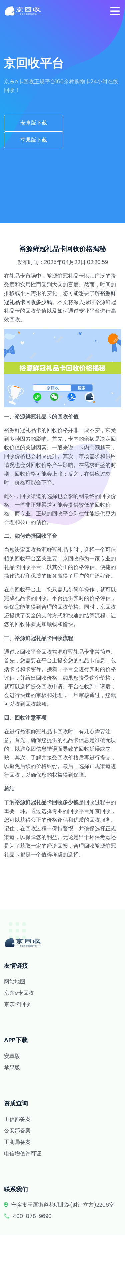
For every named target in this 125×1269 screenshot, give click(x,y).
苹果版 (12, 1067)
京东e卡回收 (19, 993)
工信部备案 (17, 1119)
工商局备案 (17, 1142)
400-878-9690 (32, 1216)
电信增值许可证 (22, 1153)
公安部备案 (17, 1130)
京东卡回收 (17, 1004)
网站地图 (14, 981)
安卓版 (12, 1056)
